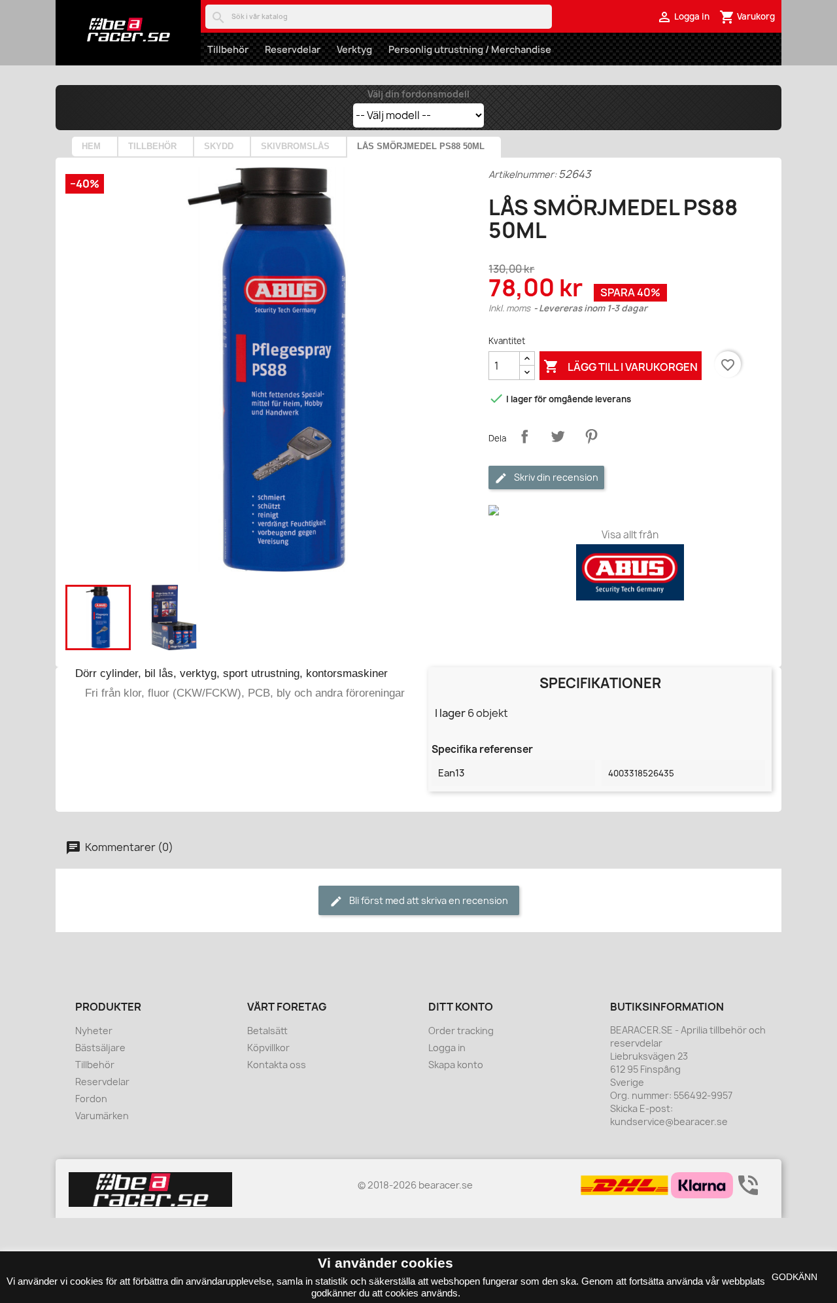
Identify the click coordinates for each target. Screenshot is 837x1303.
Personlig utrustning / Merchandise (469, 49)
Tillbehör (227, 49)
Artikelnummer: (522, 174)
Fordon (91, 1098)
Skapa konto (455, 1064)
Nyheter (93, 1030)
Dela (524, 436)
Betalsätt (267, 1030)
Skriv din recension (555, 477)
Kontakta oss (276, 1064)
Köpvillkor (268, 1047)
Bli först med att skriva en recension (427, 900)
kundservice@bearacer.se (669, 1121)
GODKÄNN (794, 1277)
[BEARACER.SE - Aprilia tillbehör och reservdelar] (128, 29)
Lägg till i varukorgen (620, 366)
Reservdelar (292, 49)
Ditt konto (460, 1006)
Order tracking (461, 1030)
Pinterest (591, 436)
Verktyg (354, 49)
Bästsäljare (100, 1047)
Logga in (447, 1047)
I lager (450, 713)
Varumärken (102, 1115)
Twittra (558, 436)
